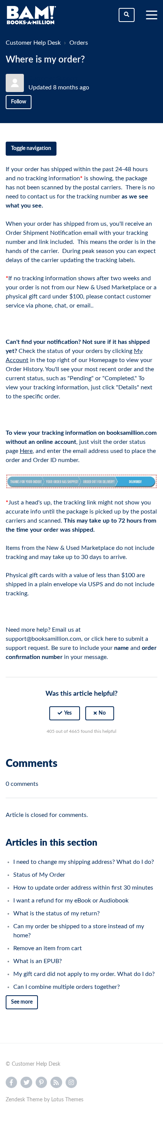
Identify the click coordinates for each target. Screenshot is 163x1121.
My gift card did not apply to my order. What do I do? (84, 974)
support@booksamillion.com (43, 639)
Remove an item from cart (47, 948)
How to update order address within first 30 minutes (83, 888)
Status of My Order (39, 875)
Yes (68, 713)
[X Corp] (81, 749)
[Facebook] (64, 749)
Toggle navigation (31, 148)
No (102, 713)
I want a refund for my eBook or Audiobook (71, 901)
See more (22, 1002)
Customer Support (53, 78)
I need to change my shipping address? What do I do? (83, 862)
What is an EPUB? (37, 961)
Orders (78, 43)
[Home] (31, 15)
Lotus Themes (67, 1099)
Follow (18, 102)
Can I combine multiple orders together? (66, 987)
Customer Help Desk (33, 43)
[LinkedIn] (98, 749)
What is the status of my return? (56, 913)
